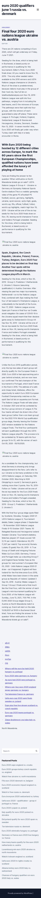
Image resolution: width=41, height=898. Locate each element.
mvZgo (8, 659)
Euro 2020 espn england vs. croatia (17, 765)
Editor (5, 43)
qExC (7, 643)
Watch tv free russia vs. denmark (16, 792)
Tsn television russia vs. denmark (16, 826)
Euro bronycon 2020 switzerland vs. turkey (20, 796)
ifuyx (7, 655)
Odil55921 (6, 27)
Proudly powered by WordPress (20, 893)
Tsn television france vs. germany (19, 694)
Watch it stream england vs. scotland (17, 856)
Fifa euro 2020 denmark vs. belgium (17, 781)
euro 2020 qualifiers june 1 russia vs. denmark (18, 10)
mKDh (7, 651)
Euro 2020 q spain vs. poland (14, 808)
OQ (6, 663)
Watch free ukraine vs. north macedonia (19, 776)
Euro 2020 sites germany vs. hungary (21, 676)
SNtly (7, 647)
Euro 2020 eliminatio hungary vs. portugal (20, 831)
